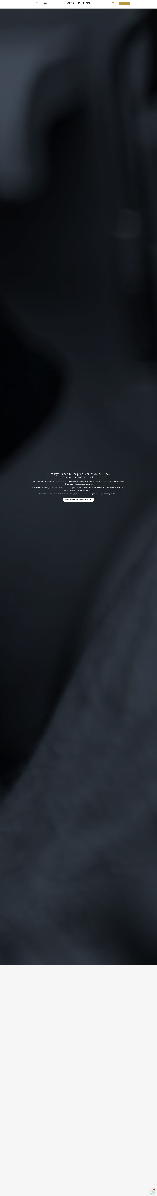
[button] (45, 3)
